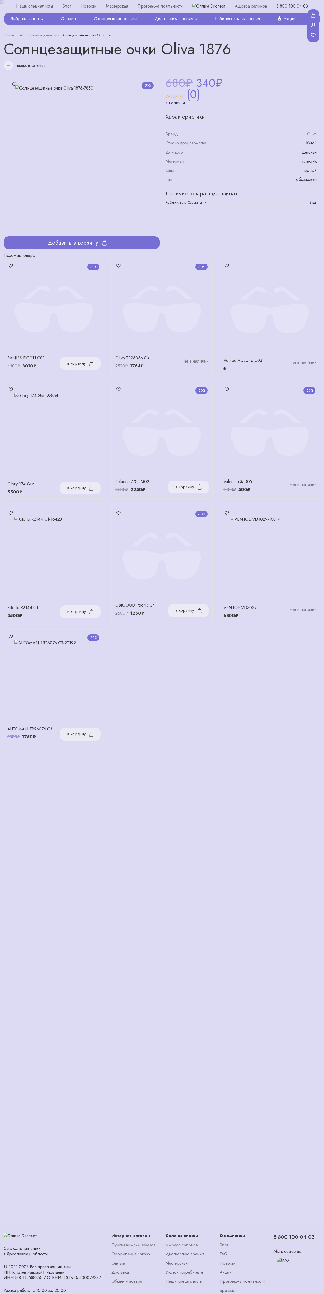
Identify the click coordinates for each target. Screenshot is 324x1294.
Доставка (120, 1272)
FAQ (223, 1254)
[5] (181, 94)
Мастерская (117, 6)
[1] (167, 94)
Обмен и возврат (127, 1281)
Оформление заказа (130, 1254)
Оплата (118, 1263)
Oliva (312, 134)
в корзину (76, 363)
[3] (174, 94)
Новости (89, 6)
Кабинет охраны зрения (237, 19)
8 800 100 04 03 (292, 6)
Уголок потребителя (184, 1272)
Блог (66, 6)
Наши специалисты (34, 6)
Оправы (68, 19)
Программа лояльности (160, 6)
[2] (171, 94)
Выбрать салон (25, 19)
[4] (178, 94)
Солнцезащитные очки (115, 19)
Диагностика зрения (174, 19)
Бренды (227, 1290)
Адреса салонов (251, 6)
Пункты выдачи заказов (133, 1245)
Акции (289, 19)
